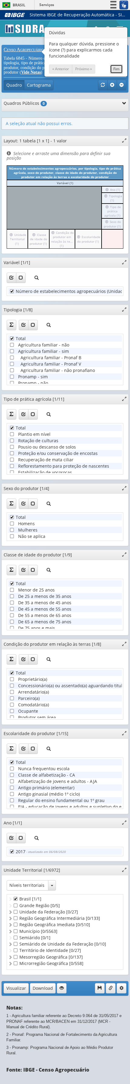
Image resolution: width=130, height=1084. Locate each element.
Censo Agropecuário (24, 49)
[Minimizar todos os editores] (121, 85)
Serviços (46, 4)
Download (43, 988)
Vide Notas (31, 72)
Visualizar (16, 988)
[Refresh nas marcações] (103, 85)
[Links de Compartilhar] (110, 988)
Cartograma (39, 85)
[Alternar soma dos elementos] (11, 325)
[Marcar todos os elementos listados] (11, 278)
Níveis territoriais (26, 885)
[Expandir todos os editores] (112, 85)
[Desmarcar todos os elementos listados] (21, 278)
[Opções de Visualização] (62, 988)
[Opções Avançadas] (121, 988)
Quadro (14, 85)
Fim (116, 68)
